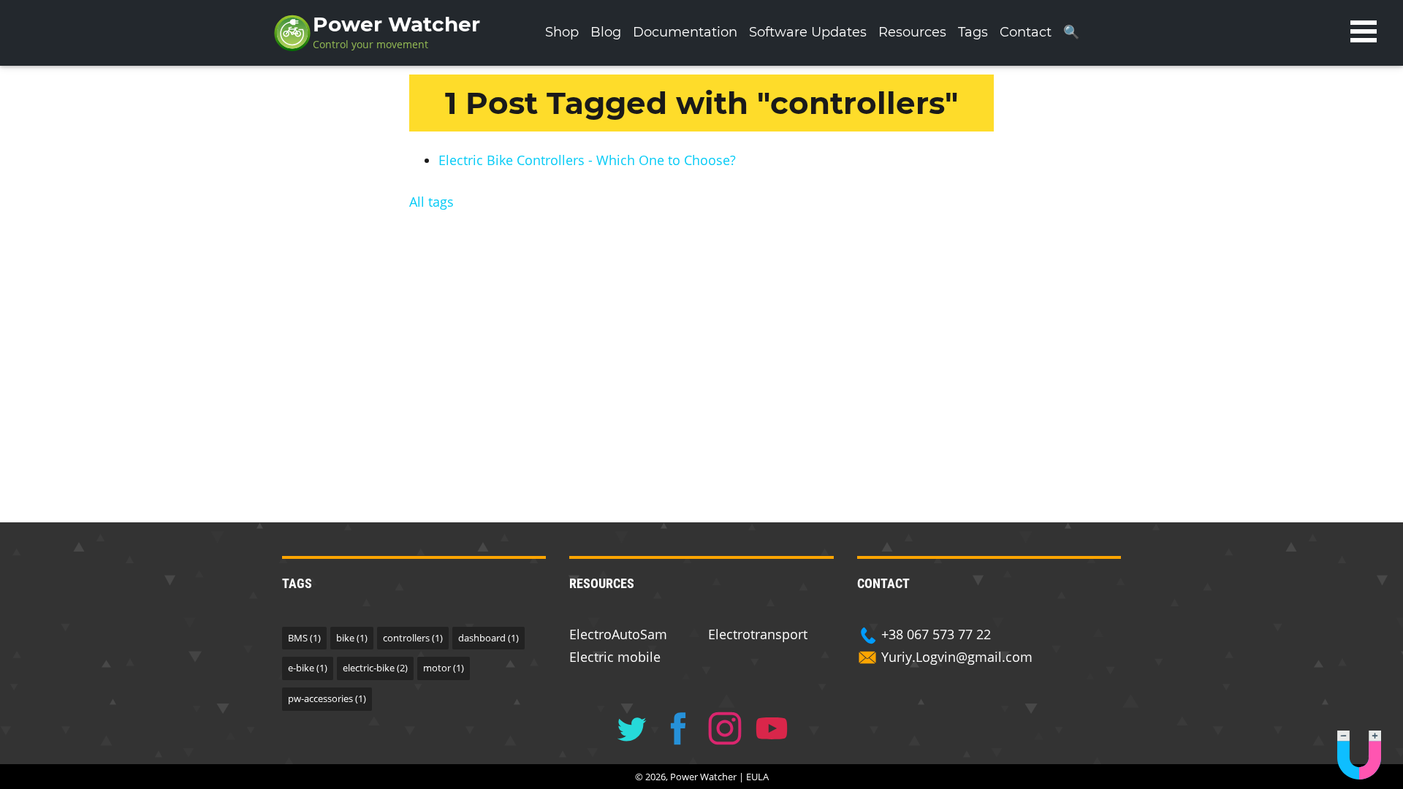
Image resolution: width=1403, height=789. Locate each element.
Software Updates (808, 32)
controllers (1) (413, 637)
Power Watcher (396, 24)
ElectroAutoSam (618, 634)
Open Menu (1363, 31)
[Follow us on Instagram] (725, 728)
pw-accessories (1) (327, 698)
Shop (562, 32)
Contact (1026, 32)
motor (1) (443, 667)
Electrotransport (757, 634)
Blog (605, 32)
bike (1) (352, 637)
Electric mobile (615, 657)
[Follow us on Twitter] (631, 728)
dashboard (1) (488, 637)
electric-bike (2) (375, 667)
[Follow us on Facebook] (678, 728)
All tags (431, 201)
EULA (757, 776)
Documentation (685, 32)
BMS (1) (304, 637)
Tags (973, 32)
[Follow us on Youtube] (771, 728)
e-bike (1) (307, 667)
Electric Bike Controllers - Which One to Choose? (587, 160)
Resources (912, 32)
